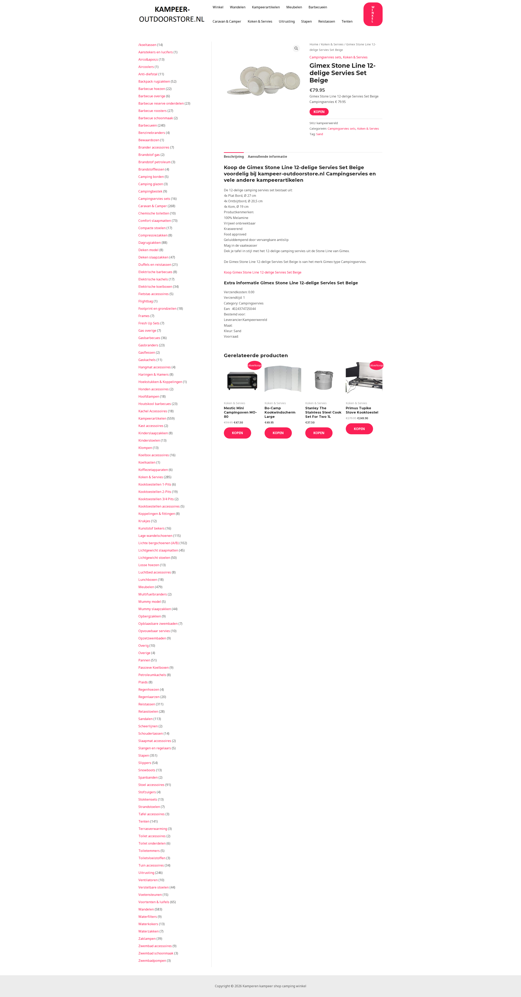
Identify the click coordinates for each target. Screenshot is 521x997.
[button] (373, 14)
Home (314, 44)
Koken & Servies (260, 21)
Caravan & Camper (227, 21)
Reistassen (326, 21)
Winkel (218, 7)
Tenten (346, 21)
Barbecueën (318, 7)
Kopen (319, 111)
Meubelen (294, 7)
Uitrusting (287, 21)
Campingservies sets (325, 57)
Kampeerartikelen (266, 7)
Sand (319, 134)
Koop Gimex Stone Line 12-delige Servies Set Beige (262, 272)
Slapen (306, 21)
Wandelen (237, 7)
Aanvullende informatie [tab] (267, 156)
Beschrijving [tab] (234, 156)
